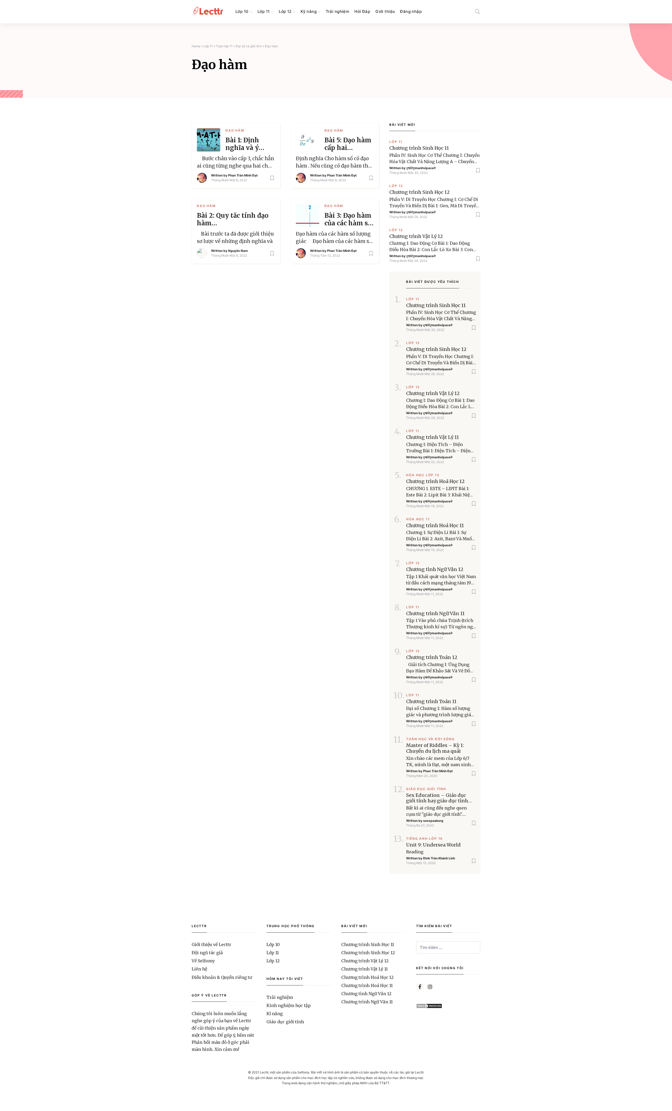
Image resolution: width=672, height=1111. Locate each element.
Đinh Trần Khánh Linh (439, 858)
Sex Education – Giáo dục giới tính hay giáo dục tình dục (437, 798)
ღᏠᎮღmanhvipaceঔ (420, 168)
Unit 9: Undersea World (433, 845)
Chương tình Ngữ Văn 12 (434, 569)
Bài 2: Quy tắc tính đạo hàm (233, 219)
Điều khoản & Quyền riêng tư (222, 977)
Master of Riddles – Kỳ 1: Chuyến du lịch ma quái (435, 748)
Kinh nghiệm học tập (288, 1005)
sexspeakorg (433, 821)
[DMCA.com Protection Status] (429, 1007)
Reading (414, 851)
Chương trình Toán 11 (431, 701)
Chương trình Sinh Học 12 (419, 192)
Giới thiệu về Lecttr (211, 944)
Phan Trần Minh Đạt (243, 175)
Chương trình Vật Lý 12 (416, 236)
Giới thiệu (385, 11)
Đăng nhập (411, 11)
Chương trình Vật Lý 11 (432, 437)
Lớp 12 (285, 11)
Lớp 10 (242, 11)
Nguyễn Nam (238, 251)
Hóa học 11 (418, 519)
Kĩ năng (274, 1013)
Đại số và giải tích (249, 46)
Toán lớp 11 (224, 46)
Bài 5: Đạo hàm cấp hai (347, 144)
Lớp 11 (264, 11)
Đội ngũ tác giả (207, 952)
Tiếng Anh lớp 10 (424, 838)
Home (196, 46)
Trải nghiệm (337, 11)
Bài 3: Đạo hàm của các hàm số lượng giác (348, 219)
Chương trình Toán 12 (431, 657)
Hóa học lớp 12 (422, 475)
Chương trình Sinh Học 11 (419, 148)
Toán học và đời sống (430, 739)
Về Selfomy (203, 960)
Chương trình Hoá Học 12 (435, 481)
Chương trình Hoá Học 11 (435, 525)
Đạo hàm (234, 130)
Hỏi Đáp (362, 11)
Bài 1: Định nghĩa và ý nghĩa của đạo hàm (247, 144)
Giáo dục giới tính (426, 789)
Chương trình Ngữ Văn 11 (435, 613)
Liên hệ (199, 969)
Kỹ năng (309, 11)
